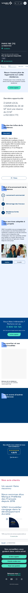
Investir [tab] (19, 262)
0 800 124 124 (14, 327)
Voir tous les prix (8, 61)
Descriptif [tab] (6, 133)
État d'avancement (12, 66)
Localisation (7, 48)
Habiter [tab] (7, 262)
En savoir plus (14, 536)
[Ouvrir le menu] (25, 3)
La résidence (3, 66)
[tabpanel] (14, 291)
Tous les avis (13, 457)
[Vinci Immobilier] (6, 3)
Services (21, 66)
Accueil (3, 543)
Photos (15, 178)
